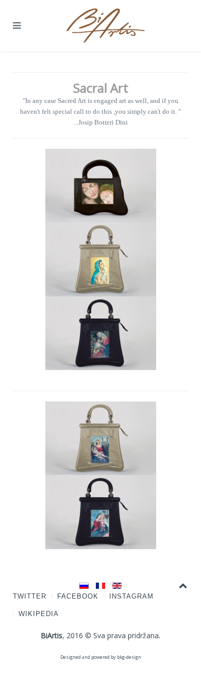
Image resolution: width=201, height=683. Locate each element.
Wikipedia (39, 614)
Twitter (29, 596)
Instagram (131, 596)
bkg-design (129, 657)
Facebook (77, 596)
